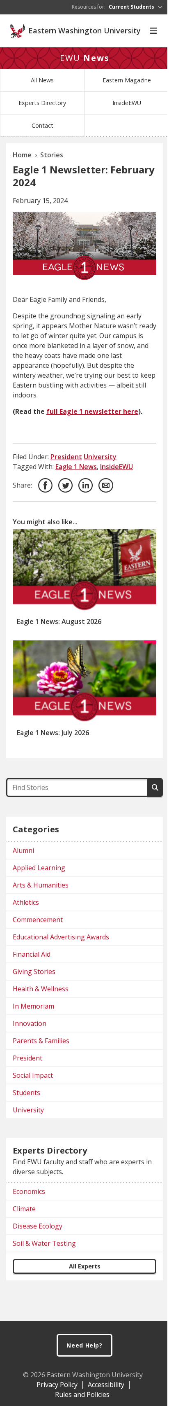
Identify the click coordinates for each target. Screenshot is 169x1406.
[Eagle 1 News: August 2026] (84, 570)
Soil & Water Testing (44, 1243)
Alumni (23, 850)
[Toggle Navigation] (153, 30)
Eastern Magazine (127, 80)
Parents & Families (41, 1040)
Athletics (26, 902)
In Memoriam (33, 1006)
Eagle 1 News (76, 466)
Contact (42, 125)
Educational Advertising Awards (61, 936)
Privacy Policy (57, 1384)
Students (26, 1092)
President (66, 456)
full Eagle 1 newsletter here (92, 411)
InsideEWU (126, 103)
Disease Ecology (37, 1226)
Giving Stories (34, 971)
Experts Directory (42, 103)
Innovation (29, 1023)
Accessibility (106, 1384)
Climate (24, 1208)
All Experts (84, 1266)
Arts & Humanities (41, 885)
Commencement (38, 919)
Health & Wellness (41, 988)
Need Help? (84, 1345)
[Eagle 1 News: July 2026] (84, 681)
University (100, 456)
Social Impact (33, 1075)
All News (42, 80)
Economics (29, 1191)
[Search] (155, 787)
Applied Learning (39, 867)
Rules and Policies (82, 1394)
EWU (85, 57)
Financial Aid (31, 954)
